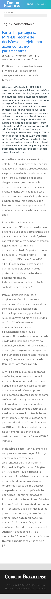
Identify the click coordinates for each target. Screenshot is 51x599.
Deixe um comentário (21, 59)
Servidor (38, 59)
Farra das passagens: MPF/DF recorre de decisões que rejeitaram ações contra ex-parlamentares (22, 41)
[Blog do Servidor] (37, 4)
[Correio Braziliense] (14, 4)
